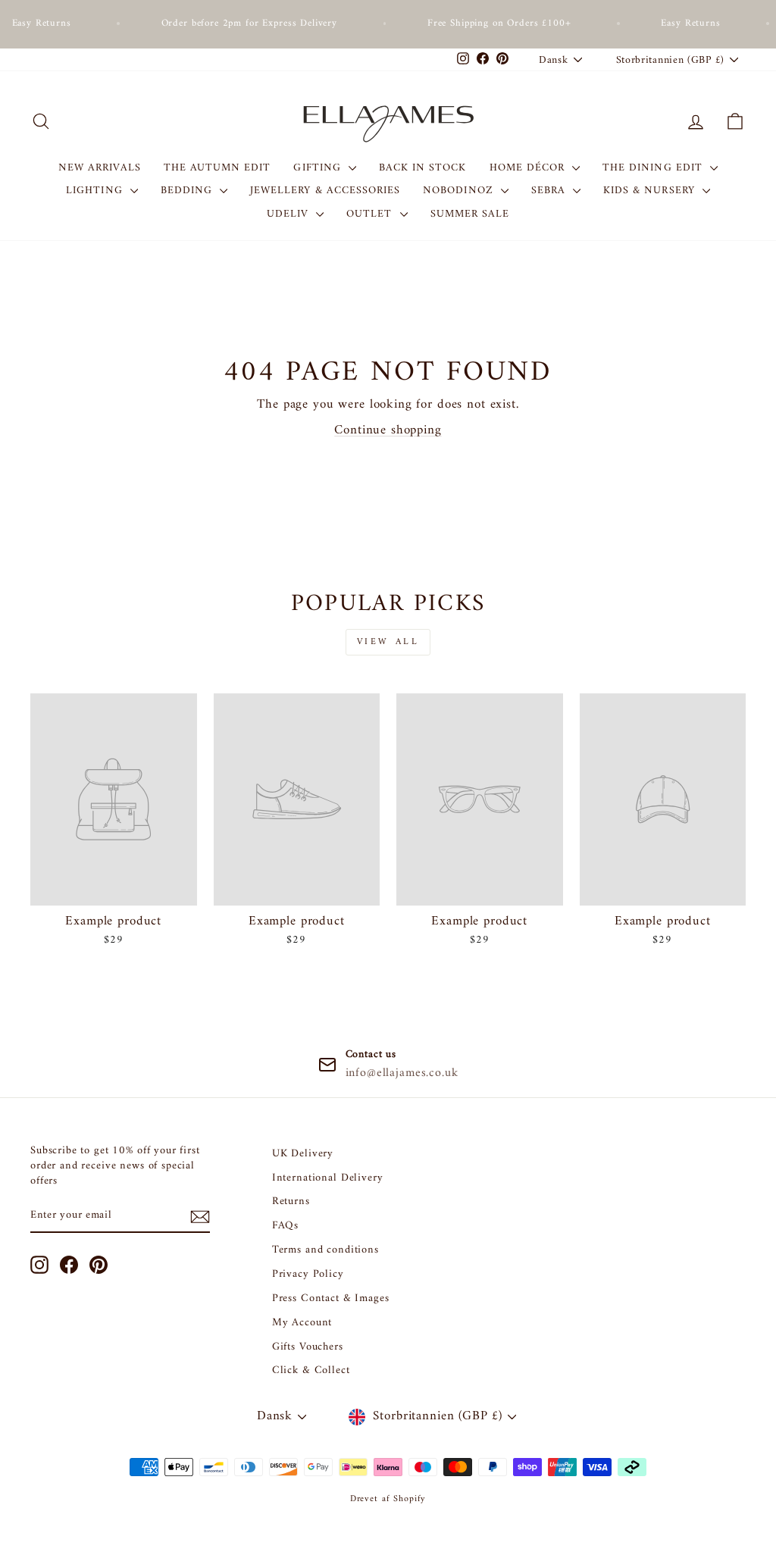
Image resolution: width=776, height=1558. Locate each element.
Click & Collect (311, 1370)
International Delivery (327, 1177)
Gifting (318, 167)
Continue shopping (387, 430)
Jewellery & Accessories (325, 190)
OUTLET (371, 214)
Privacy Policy (308, 1274)
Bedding (188, 190)
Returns (291, 1201)
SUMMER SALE (470, 214)
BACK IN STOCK (423, 167)
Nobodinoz (460, 190)
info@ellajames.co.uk (402, 1073)
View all (388, 642)
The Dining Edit (654, 167)
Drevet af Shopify (388, 1499)
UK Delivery (302, 1153)
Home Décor (529, 167)
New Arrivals (99, 167)
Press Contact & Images (331, 1298)
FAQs (285, 1225)
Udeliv (289, 214)
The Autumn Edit (217, 167)
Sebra (550, 190)
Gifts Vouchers (307, 1346)
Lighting (96, 190)
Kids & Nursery (651, 190)
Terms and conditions (325, 1249)
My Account (302, 1322)
